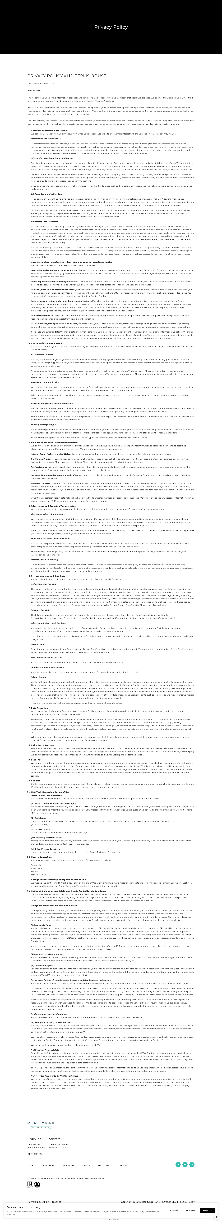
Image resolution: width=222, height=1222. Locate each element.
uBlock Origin (158, 605)
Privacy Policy (186, 1202)
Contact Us (122, 1165)
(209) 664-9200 (34, 1144)
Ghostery (144, 605)
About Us (86, 1165)
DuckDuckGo (132, 605)
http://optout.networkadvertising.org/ (112, 631)
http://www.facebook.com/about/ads (92, 618)
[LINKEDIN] (185, 1164)
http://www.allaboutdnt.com (101, 652)
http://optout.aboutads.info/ (45, 631)
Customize (190, 1210)
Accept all (207, 1210)
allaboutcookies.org (160, 595)
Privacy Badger (117, 605)
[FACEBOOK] (178, 1164)
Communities (68, 1165)
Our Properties (47, 1165)
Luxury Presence (51, 1202)
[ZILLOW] (192, 1164)
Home (30, 1165)
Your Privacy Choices (111, 1219)
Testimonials (103, 1165)
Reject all (174, 1210)
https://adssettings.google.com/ (47, 618)
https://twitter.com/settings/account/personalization (149, 618)
